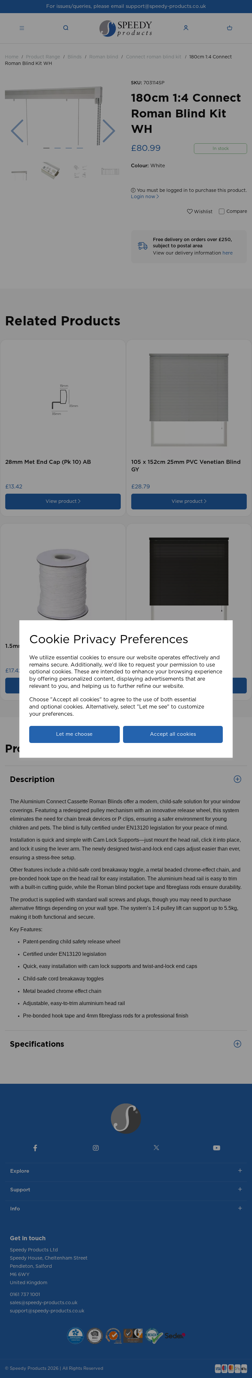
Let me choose (74, 734)
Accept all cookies (173, 734)
